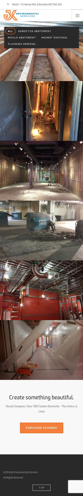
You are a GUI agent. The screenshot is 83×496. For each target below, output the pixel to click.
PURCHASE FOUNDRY (41, 427)
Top (42, 487)
